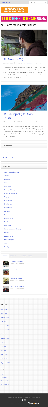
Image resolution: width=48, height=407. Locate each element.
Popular (13, 256)
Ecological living (9, 190)
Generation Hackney (16, 278)
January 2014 (4, 321)
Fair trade (7, 211)
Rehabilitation (8, 236)
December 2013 (5, 326)
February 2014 (5, 317)
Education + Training (10, 193)
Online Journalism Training (12, 229)
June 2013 (3, 346)
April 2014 (4, 309)
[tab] (5, 256)
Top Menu (6, 2)
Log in (2, 374)
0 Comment (28, 63)
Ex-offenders (8, 204)
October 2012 (4, 359)
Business (7, 179)
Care (5, 183)
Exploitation (8, 208)
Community (7, 186)
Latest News (7, 225)
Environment (8, 200)
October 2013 (4, 334)
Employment (8, 197)
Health (6, 215)
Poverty (6, 232)
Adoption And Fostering (11, 172)
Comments (22, 256)
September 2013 (5, 338)
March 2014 (4, 313)
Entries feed (4, 377)
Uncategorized (8, 247)
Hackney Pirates (15, 270)
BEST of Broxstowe (16, 261)
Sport (5, 243)
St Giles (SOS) (13, 59)
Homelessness (8, 218)
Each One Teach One (17, 287)
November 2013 (5, 330)
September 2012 (5, 363)
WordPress (18, 403)
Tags (30, 256)
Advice (6, 176)
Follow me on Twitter (10, 158)
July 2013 (3, 342)
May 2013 (3, 350)
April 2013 (4, 354)
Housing (6, 222)
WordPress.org (5, 384)
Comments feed (5, 381)
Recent (4, 256)
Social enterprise (9, 240)
